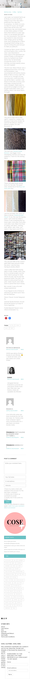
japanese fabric (19, 571)
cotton (11, 325)
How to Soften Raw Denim (10, 541)
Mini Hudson (8, 582)
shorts (7, 602)
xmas (14, 608)
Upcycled (18, 605)
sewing (15, 599)
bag (15, 560)
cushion (19, 563)
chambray (20, 560)
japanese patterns (9, 574)
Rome (12, 328)
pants (20, 582)
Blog (15, 12)
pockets (11, 591)
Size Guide (4, 635)
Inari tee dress (8, 571)
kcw (18, 574)
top (12, 605)
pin (6, 591)
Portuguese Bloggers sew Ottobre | (15, 434)
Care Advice (5, 628)
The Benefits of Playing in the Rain (12, 543)
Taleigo (7, 605)
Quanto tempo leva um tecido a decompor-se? (14, 549)
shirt (21, 599)
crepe (13, 563)
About (3, 627)
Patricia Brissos (13, 348)
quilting (18, 591)
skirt (13, 602)
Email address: (12, 668)
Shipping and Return (7, 633)
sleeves (19, 602)
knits (6, 328)
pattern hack (16, 585)
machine (14, 577)
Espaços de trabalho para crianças (12, 551)
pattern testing (9, 588)
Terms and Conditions (8, 637)
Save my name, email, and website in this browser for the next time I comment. (13, 490)
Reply (22, 349)
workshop (7, 608)
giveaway (17, 568)
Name (9, 662)
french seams (8, 568)
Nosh (15, 582)
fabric (17, 325)
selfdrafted (8, 599)
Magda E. (9, 409)
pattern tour (19, 588)
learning (7, 577)
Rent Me (3, 632)
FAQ (2, 630)
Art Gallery (8, 560)
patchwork (7, 585)
